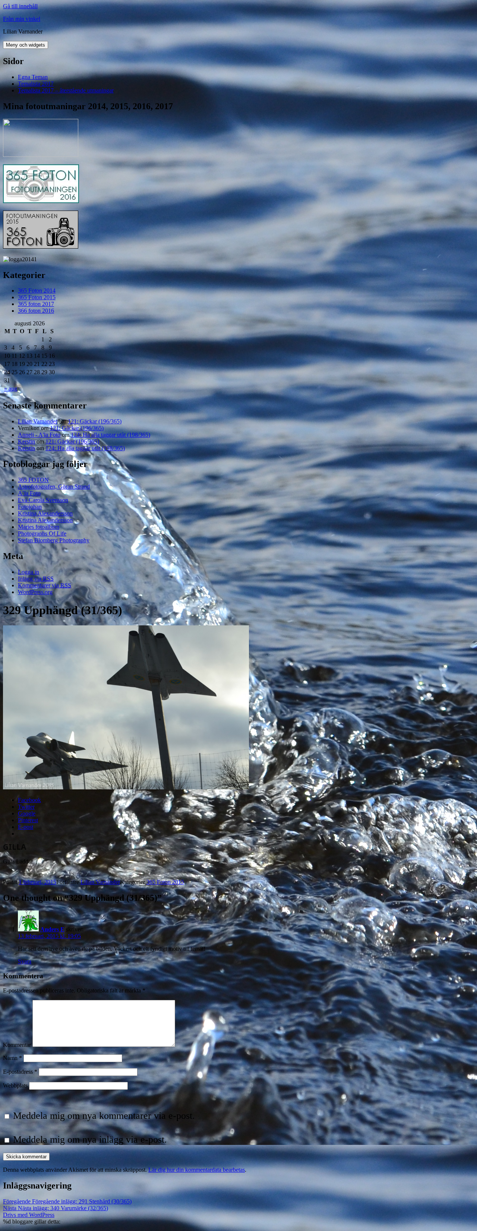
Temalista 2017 (36, 84)
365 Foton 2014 (37, 290)
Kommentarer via (44, 585)
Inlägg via (36, 578)
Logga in (28, 572)
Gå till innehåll (20, 6)
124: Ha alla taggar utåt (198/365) (110, 435)
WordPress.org (35, 592)
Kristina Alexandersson (45, 513)
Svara (24, 961)
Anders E (52, 929)
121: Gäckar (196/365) (94, 421)
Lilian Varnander (37, 421)
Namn (12, 1058)
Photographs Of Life (42, 533)
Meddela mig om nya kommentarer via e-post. (104, 1115)
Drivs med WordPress (28, 1215)
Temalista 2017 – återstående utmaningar (66, 90)
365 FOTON (33, 480)
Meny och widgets (25, 45)
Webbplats (15, 1085)
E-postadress (20, 1072)
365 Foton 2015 (37, 297)
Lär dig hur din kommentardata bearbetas (196, 1170)
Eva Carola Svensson (43, 500)
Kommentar (17, 1045)
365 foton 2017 (36, 304)
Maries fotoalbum (38, 527)
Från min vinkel (21, 19)
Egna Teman (33, 77)
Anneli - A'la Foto (39, 435)
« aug (10, 388)
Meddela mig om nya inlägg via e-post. (90, 1139)
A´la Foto (29, 493)
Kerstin (26, 441)
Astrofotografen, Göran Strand (54, 486)
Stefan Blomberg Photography (53, 540)
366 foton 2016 (36, 310)
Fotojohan (30, 507)
